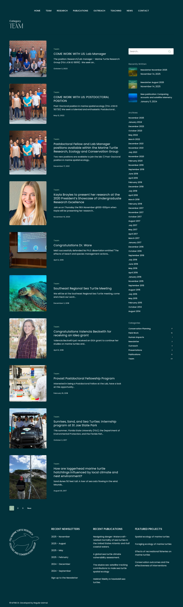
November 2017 (135, 212)
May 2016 (132, 268)
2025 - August (58, 543)
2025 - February (59, 557)
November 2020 (136, 156)
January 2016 (134, 277)
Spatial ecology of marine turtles (152, 536)
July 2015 (132, 294)
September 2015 (136, 285)
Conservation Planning (139, 328)
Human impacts (136, 337)
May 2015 (132, 298)
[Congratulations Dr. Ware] (27, 250)
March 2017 (133, 238)
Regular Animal (41, 602)
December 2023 (136, 126)
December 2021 (135, 143)
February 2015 (135, 302)
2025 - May (57, 550)
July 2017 (132, 225)
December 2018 (135, 186)
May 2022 (133, 135)
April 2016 (133, 272)
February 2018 (135, 203)
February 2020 (135, 160)
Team (56, 49)
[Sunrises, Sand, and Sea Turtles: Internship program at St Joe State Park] (27, 428)
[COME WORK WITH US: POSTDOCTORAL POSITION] (27, 104)
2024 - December (60, 564)
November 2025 (136, 117)
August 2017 (134, 221)
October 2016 (135, 251)
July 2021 (132, 152)
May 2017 (132, 229)
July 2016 (132, 259)
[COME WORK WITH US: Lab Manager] (27, 59)
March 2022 (134, 139)
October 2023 (135, 130)
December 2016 (135, 246)
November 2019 (135, 165)
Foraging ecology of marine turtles (153, 544)
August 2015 (134, 289)
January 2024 (135, 122)
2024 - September (61, 570)
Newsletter (133, 341)
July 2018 (132, 191)
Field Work (133, 333)
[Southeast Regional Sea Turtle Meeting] (27, 293)
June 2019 (133, 173)
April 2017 (133, 234)
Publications (134, 354)
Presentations (135, 350)
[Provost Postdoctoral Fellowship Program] (27, 383)
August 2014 (134, 311)
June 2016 (133, 264)
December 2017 (135, 208)
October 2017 (135, 216)
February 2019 (135, 182)
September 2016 (136, 255)
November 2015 (135, 281)
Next (29, 508)
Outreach (133, 345)
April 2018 (133, 195)
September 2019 (136, 169)
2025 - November (60, 536)
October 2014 (135, 307)
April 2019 (133, 178)
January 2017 (134, 242)
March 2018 (133, 199)
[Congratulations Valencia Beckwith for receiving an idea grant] (27, 338)
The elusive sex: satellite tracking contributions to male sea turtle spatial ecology (110, 568)
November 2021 (135, 148)
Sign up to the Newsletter (64, 577)
